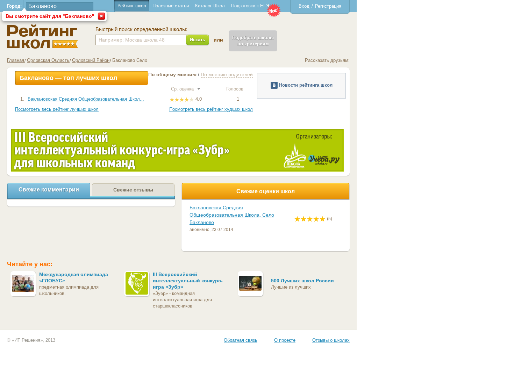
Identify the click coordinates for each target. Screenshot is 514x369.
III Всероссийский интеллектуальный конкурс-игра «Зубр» (188, 281)
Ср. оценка (183, 89)
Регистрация (328, 6)
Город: (14, 6)
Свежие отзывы (133, 190)
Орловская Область (48, 60)
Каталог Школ (210, 5)
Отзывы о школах (331, 340)
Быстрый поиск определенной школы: (141, 29)
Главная (15, 60)
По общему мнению (172, 74)
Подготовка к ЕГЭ (250, 5)
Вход (304, 6)
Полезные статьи (170, 5)
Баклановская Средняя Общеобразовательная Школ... (86, 99)
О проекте (284, 340)
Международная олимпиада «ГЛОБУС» (73, 277)
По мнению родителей (227, 74)
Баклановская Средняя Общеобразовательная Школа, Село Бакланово (232, 215)
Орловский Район (90, 60)
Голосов (235, 89)
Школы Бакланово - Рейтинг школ (42, 36)
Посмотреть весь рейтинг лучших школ (57, 109)
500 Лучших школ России (302, 280)
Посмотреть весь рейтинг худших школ (211, 109)
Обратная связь (240, 340)
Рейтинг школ (131, 5)
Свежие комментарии (49, 190)
